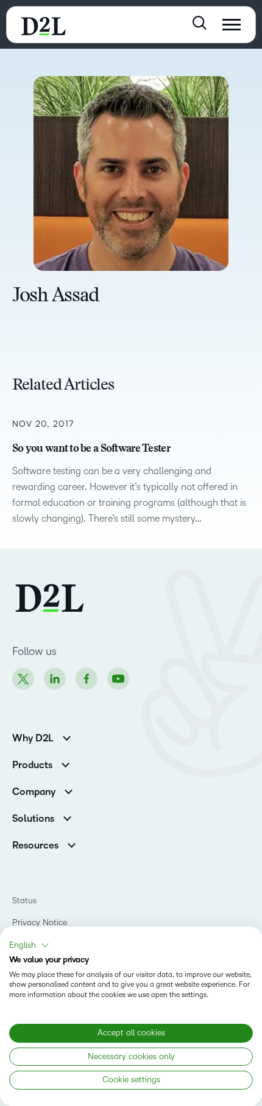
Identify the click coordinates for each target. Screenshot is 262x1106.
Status (24, 900)
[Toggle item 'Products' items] (65, 764)
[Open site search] (200, 23)
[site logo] (43, 24)
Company (33, 791)
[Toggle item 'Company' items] (69, 790)
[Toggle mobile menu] (231, 24)
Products (32, 765)
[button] (29, 945)
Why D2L (33, 738)
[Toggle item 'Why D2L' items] (67, 737)
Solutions (33, 818)
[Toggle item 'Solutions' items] (67, 817)
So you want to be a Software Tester (91, 449)
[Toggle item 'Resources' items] (72, 844)
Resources (35, 845)
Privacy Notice (39, 922)
